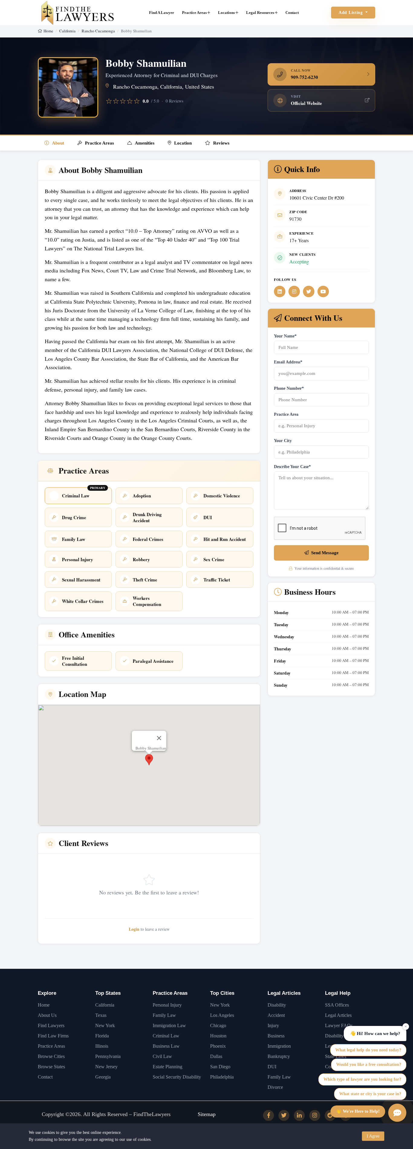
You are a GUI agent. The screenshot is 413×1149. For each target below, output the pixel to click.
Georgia (103, 1076)
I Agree (373, 1136)
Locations (226, 12)
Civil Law (162, 1056)
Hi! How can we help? (375, 1033)
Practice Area (286, 414)
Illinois (101, 1046)
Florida (102, 1035)
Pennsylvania (108, 1056)
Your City (283, 440)
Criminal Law (166, 1035)
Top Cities (222, 993)
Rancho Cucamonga (98, 31)
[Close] (159, 738)
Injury (273, 1025)
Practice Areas (194, 12)
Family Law (164, 1015)
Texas (100, 1015)
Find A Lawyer (161, 12)
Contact (292, 12)
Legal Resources (260, 12)
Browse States (51, 1066)
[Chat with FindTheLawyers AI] (397, 1113)
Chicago (218, 1025)
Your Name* (285, 336)
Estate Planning (167, 1066)
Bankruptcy (279, 1056)
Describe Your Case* (292, 466)
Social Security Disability (177, 1076)
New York (105, 1025)
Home (48, 31)
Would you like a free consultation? (368, 1064)
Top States (108, 993)
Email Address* (288, 362)
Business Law (166, 1046)
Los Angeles (222, 1015)
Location (183, 143)
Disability (277, 1004)
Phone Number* (289, 388)
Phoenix (218, 1046)
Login (134, 929)
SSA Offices (337, 1004)
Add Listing (351, 12)
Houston (218, 1035)
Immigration (279, 1046)
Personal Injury (167, 1004)
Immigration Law (169, 1025)
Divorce (275, 1087)
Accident (276, 1015)
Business (276, 1035)
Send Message (325, 552)
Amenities (144, 143)
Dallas (216, 1056)
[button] (149, 759)
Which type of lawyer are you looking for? (362, 1079)
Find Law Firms (53, 1035)
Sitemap (207, 1114)
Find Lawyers (51, 1025)
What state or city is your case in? (370, 1094)
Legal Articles (284, 993)
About (58, 143)
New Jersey (106, 1066)
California (67, 31)
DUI (272, 1066)
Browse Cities (51, 1056)
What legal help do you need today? (368, 1050)
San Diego (220, 1066)
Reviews (221, 143)
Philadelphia (222, 1076)
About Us (47, 1015)
